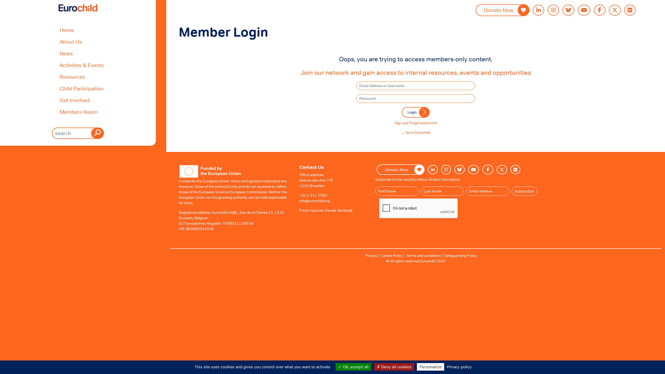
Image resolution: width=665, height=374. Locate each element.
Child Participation (82, 88)
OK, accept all (355, 366)
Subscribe (524, 191)
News (66, 53)
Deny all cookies (395, 366)
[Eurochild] (78, 8)
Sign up (401, 123)
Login (412, 112)
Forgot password (423, 123)
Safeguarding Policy (460, 255)
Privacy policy (459, 366)
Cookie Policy (392, 255)
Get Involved (75, 100)
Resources (72, 77)
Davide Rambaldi (339, 210)
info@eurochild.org (314, 200)
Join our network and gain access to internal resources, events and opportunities (416, 72)
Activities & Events (82, 65)
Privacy (371, 255)
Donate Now (498, 10)
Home (67, 30)
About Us (71, 42)
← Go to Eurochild (415, 132)
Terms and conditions (423, 255)
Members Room (79, 112)
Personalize (431, 366)
